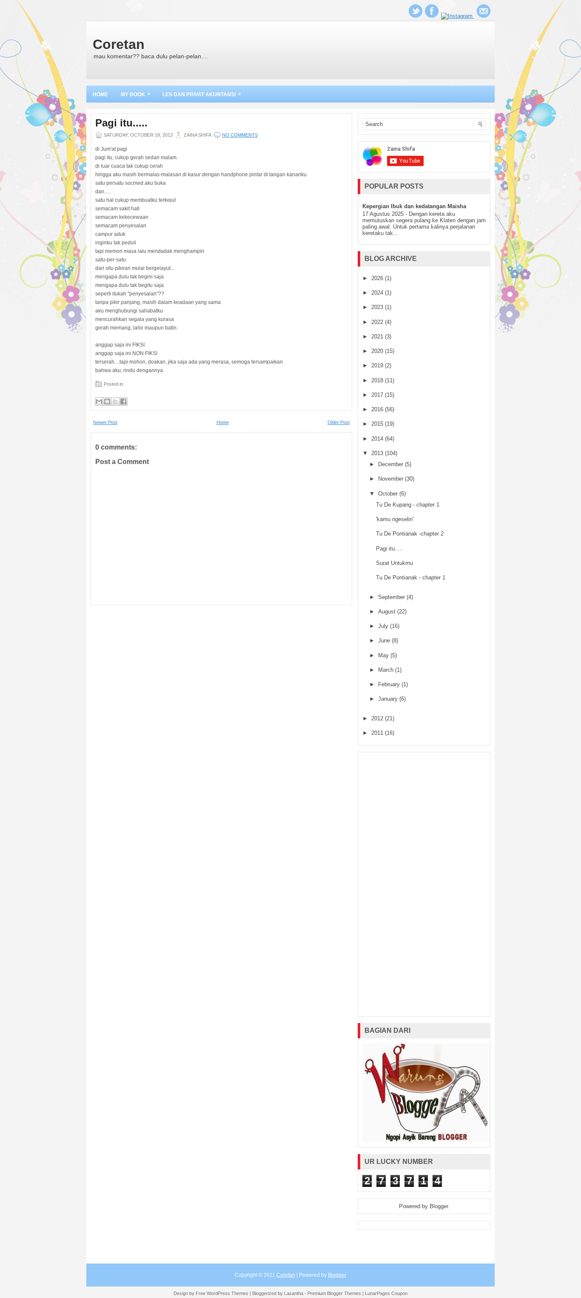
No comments (240, 135)
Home (100, 94)
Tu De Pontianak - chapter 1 (410, 577)
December (391, 464)
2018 (378, 380)
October (388, 493)
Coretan (119, 44)
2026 (378, 278)
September (392, 597)
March (386, 670)
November (391, 479)
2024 (378, 292)
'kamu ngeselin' (394, 519)
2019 (378, 365)
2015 (378, 424)
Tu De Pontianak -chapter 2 (410, 533)
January (388, 699)
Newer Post (105, 422)
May (384, 655)
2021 (378, 336)
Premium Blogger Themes (334, 1293)
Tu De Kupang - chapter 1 (407, 504)
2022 (378, 322)
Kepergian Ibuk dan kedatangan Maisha (414, 206)
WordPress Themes (227, 1293)
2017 (378, 395)
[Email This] (99, 401)
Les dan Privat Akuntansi (201, 94)
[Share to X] (115, 401)
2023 (378, 307)
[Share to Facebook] (123, 401)
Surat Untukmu (394, 563)
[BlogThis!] (107, 401)
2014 (378, 439)
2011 (378, 733)
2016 (378, 409)
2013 (378, 453)
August (387, 611)
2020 (378, 351)
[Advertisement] (424, 884)
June (385, 640)
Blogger (439, 1206)
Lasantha (293, 1293)
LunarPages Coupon (386, 1293)
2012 (378, 718)
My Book (136, 94)
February (390, 684)
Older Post (339, 422)
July (384, 626)
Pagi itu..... (121, 123)
